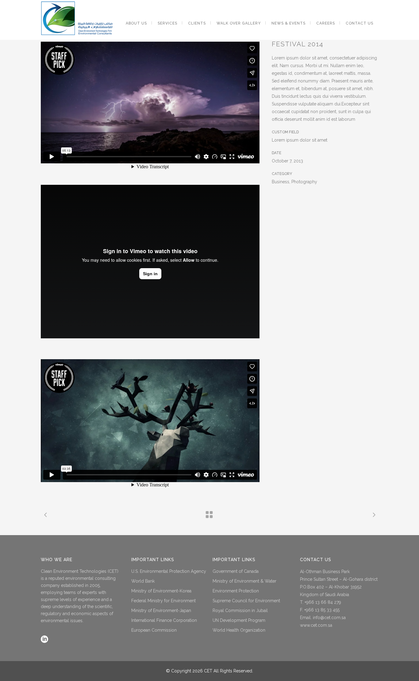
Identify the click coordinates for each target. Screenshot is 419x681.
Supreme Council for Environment (246, 600)
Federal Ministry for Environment (163, 600)
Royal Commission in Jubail (240, 610)
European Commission (154, 630)
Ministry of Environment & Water (244, 581)
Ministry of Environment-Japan (161, 610)
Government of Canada (236, 571)
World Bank (143, 581)
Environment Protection (236, 590)
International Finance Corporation (164, 620)
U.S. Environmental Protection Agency (168, 571)
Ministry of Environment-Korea (161, 590)
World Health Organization (239, 630)
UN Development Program (239, 620)
